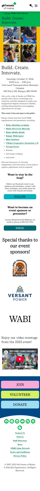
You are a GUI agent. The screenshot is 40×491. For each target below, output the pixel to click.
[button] (31, 5)
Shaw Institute (12, 139)
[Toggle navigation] (36, 5)
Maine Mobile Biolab (15, 132)
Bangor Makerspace (15, 136)
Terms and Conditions (20, 452)
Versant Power (12, 147)
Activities (7, 13)
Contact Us (20, 433)
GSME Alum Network (20, 448)
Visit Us (20, 437)
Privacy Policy (20, 456)
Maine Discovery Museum (18, 129)
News (20, 444)
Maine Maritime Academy (17, 125)
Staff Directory (20, 441)
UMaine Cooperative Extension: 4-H (22, 143)
